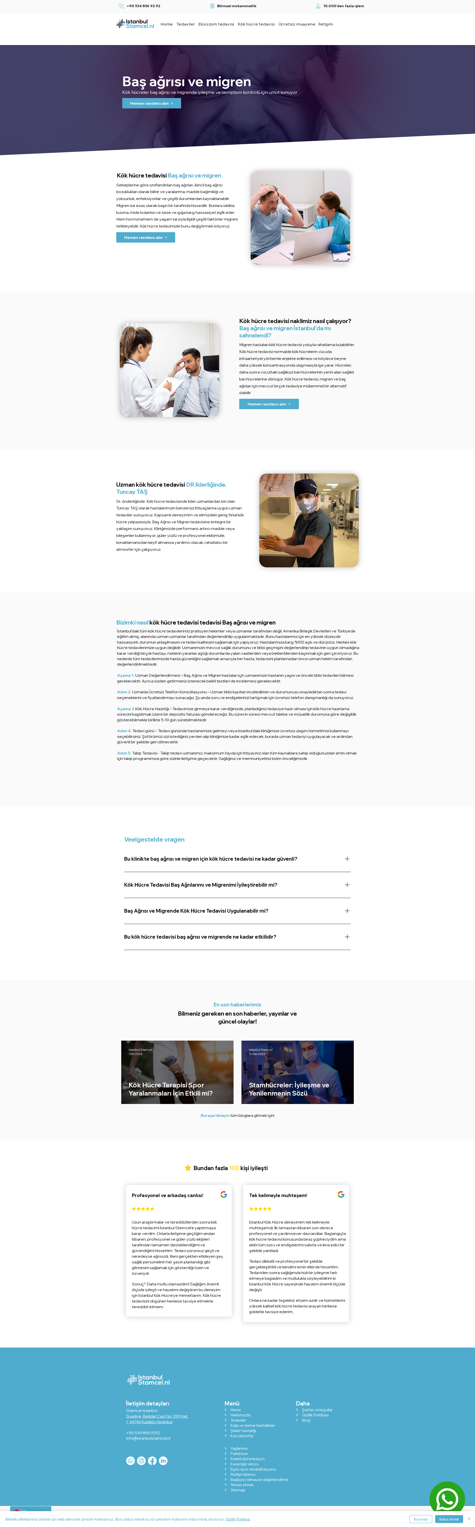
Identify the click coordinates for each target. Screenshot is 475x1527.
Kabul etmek (449, 1519)
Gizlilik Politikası (238, 1519)
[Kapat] (469, 1519)
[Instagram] (141, 1460)
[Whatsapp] (130, 1460)
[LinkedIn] (163, 1460)
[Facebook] (152, 1460)
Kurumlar (421, 1519)
